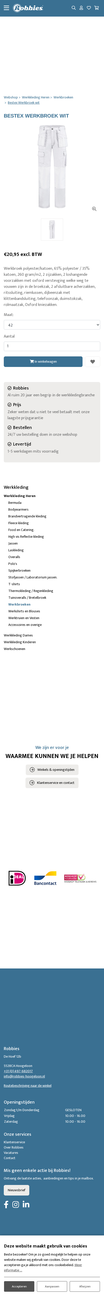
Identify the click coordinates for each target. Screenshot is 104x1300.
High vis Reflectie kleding (26, 536)
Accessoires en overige (25, 625)
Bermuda (14, 503)
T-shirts (14, 584)
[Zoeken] (73, 8)
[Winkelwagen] (96, 8)
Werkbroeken (19, 604)
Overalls (14, 557)
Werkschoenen (14, 649)
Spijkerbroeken (19, 570)
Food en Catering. (21, 530)
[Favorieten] (89, 8)
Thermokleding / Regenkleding (30, 591)
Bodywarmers (18, 509)
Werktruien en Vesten (23, 618)
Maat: (9, 315)
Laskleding (16, 550)
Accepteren (19, 1286)
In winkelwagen (45, 361)
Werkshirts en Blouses (24, 611)
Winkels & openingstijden (55, 770)
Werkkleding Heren (20, 496)
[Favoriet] (92, 361)
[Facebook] (6, 1205)
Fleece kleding (18, 523)
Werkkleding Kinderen (20, 642)
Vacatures (11, 1153)
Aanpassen (52, 1286)
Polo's (12, 564)
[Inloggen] (81, 8)
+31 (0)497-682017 (18, 1071)
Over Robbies (13, 1147)
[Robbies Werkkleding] (28, 8)
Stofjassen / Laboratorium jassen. (32, 577)
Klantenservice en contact (55, 783)
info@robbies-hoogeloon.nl (24, 1076)
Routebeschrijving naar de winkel (27, 1086)
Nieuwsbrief (16, 1190)
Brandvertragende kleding (27, 516)
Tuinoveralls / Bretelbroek (27, 598)
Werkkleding (16, 487)
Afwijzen (85, 1286)
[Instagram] (15, 1205)
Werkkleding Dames (18, 635)
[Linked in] (26, 1205)
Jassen (13, 543)
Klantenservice (14, 1142)
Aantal (9, 337)
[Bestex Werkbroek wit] (52, 167)
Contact (9, 1158)
